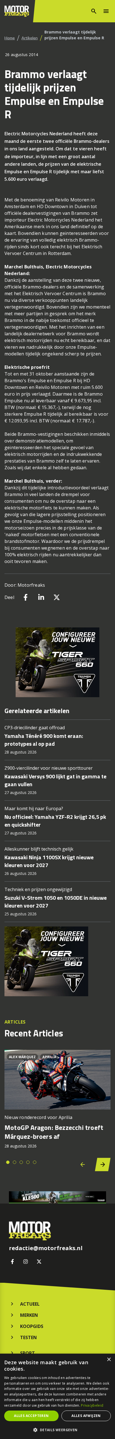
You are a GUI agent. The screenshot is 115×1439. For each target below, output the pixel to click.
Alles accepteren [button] (31, 1415)
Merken (29, 1315)
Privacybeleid (92, 1405)
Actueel (30, 1304)
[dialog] (57, 1396)
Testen (28, 1337)
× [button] (109, 1360)
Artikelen (29, 37)
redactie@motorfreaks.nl (46, 1248)
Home (9, 37)
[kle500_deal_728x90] (57, 1197)
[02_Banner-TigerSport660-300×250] (57, 662)
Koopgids (31, 1326)
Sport (27, 1353)
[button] (57, 1430)
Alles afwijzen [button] (86, 1415)
